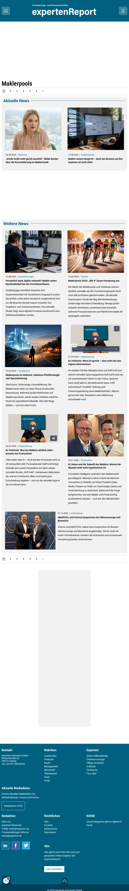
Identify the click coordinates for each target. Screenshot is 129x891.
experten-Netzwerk (11, 825)
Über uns (6, 821)
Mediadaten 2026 (13, 805)
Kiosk (89, 825)
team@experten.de (19, 828)
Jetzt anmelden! (54, 869)
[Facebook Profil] (15, 845)
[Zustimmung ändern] (7, 880)
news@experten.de (12, 835)
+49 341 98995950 (15, 764)
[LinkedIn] (5, 845)
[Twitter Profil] (26, 845)
